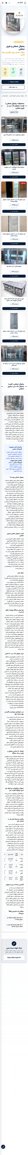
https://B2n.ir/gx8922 (14, 958)
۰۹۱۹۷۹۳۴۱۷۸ (20, 582)
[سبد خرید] (6, 2)
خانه (26, 96)
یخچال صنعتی (5, 96)
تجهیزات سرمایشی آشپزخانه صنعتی (16, 96)
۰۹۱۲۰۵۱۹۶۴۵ (14, 580)
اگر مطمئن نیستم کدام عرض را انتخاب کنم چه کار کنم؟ (14, 925)
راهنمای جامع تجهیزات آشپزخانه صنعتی (16, 462)
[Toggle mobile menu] (2, 2)
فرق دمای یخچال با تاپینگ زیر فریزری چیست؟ (14, 918)
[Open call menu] (3, 1146)
